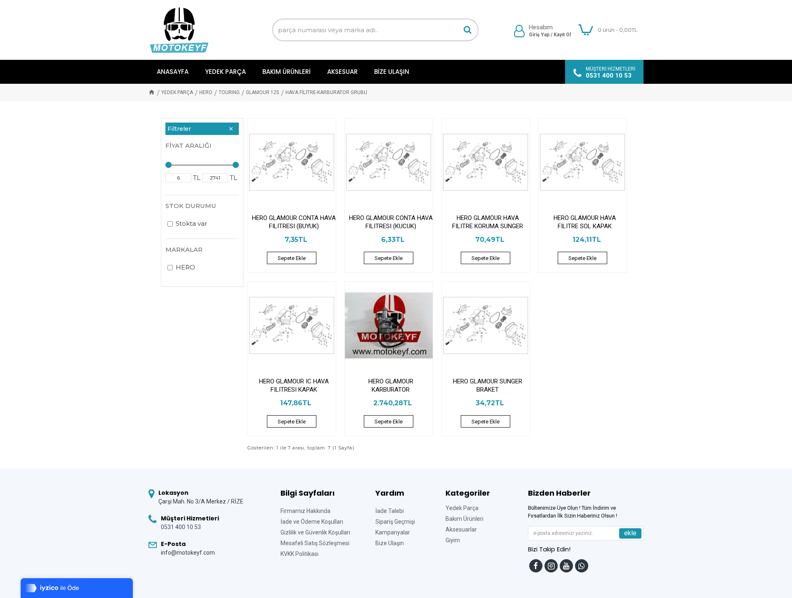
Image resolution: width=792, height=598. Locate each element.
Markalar (184, 249)
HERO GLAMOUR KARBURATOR (390, 385)
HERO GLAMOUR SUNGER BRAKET (487, 385)
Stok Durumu (190, 206)
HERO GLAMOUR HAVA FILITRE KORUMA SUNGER (487, 222)
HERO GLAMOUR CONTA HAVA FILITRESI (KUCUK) (391, 222)
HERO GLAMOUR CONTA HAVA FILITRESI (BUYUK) (294, 222)
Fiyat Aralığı (188, 145)
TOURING (229, 92)
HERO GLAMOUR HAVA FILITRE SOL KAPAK (585, 222)
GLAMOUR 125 (262, 92)
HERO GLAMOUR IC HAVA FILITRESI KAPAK (294, 385)
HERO (205, 92)
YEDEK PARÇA (177, 92)
